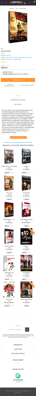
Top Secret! (9, 299)
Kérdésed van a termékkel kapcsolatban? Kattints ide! (18, 142)
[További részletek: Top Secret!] (9, 289)
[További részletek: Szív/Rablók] (26, 263)
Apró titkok (26, 193)
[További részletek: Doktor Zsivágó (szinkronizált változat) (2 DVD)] (9, 236)
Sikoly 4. (26, 246)
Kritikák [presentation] (18, 104)
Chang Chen (8, 59)
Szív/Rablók (26, 272)
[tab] (18, 95)
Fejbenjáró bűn (9, 272)
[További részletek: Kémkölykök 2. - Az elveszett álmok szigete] (9, 210)
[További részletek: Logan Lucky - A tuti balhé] (9, 156)
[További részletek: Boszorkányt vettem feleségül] (26, 210)
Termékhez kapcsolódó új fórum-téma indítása (20, 137)
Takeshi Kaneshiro (22, 57)
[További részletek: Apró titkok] (26, 183)
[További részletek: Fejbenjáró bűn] (9, 263)
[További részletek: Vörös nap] (9, 183)
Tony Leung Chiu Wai (11, 57)
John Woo (8, 55)
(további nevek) (17, 59)
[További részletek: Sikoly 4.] (26, 236)
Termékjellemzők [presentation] (18, 100)
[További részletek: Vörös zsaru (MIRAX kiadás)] (26, 289)
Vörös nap (9, 193)
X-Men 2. (26, 166)
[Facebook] (18, 363)
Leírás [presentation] (18, 95)
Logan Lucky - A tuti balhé (9, 166)
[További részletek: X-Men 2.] (26, 156)
